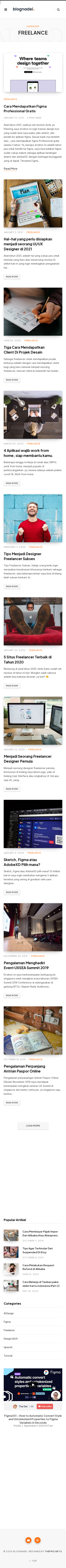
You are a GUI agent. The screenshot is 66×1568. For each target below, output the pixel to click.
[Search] (57, 9)
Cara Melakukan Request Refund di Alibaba (38, 1267)
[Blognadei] (23, 9)
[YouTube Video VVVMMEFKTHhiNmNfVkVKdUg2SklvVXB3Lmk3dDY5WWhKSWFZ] (33, 1384)
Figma (7, 1321)
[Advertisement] (33, 1174)
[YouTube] (28, 1540)
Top (34, 1561)
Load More (33, 1125)
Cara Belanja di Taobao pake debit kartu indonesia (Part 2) (41, 1283)
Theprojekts (53, 1551)
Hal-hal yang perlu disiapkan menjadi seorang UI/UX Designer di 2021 (28, 244)
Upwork (8, 1347)
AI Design (9, 1313)
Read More (12, 277)
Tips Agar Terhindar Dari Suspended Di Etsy (38, 1250)
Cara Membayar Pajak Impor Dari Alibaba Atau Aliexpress (40, 1233)
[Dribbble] (38, 1540)
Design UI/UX (11, 1338)
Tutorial (8, 1355)
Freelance (10, 99)
